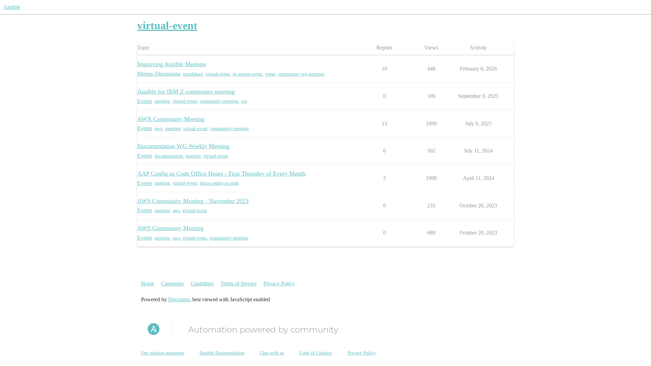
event (270, 74)
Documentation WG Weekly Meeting (183, 146)
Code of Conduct (315, 352)
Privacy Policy (279, 283)
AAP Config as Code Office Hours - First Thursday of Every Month (221, 173)
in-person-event (247, 74)
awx (158, 128)
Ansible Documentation (221, 352)
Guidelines (202, 283)
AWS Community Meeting (170, 228)
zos (244, 101)
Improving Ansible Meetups (171, 64)
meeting (162, 101)
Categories (172, 283)
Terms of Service (238, 283)
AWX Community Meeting (170, 119)
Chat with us (272, 352)
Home (147, 283)
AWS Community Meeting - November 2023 (193, 201)
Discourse (179, 299)
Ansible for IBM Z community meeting (186, 91)
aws (176, 210)
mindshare (193, 74)
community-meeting (219, 101)
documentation (169, 156)
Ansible (11, 7)
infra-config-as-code (219, 183)
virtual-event (217, 74)
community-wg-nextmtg (301, 74)
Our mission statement (162, 352)
